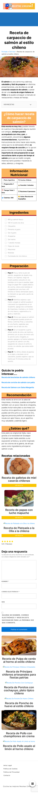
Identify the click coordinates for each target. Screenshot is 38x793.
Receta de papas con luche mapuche (19, 511)
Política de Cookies (10, 769)
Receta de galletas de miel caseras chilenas (19, 479)
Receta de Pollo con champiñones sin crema (19, 735)
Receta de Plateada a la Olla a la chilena (19, 529)
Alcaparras (11, 236)
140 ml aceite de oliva (16, 223)
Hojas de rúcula (13, 246)
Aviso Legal (8, 765)
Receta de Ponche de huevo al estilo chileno (19, 704)
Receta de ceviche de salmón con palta (18, 382)
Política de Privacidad (11, 772)
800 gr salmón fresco (15, 219)
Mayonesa (11, 249)
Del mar (12, 52)
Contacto (7, 775)
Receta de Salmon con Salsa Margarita (18, 387)
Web (3, 602)
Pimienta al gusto (14, 229)
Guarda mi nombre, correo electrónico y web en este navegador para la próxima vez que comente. (18, 619)
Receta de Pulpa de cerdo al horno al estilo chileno (19, 660)
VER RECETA (19, 485)
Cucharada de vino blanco (17, 256)
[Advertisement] (32, 19)
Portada (5, 52)
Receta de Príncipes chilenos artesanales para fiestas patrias (19, 674)
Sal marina (11, 239)
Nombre (5, 581)
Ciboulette (11, 226)
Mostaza (11, 253)
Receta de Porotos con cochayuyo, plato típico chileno (19, 690)
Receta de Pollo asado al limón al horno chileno (19, 747)
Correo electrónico (10, 591)
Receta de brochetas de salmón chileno (18, 377)
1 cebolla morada (14, 243)
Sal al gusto (12, 233)
